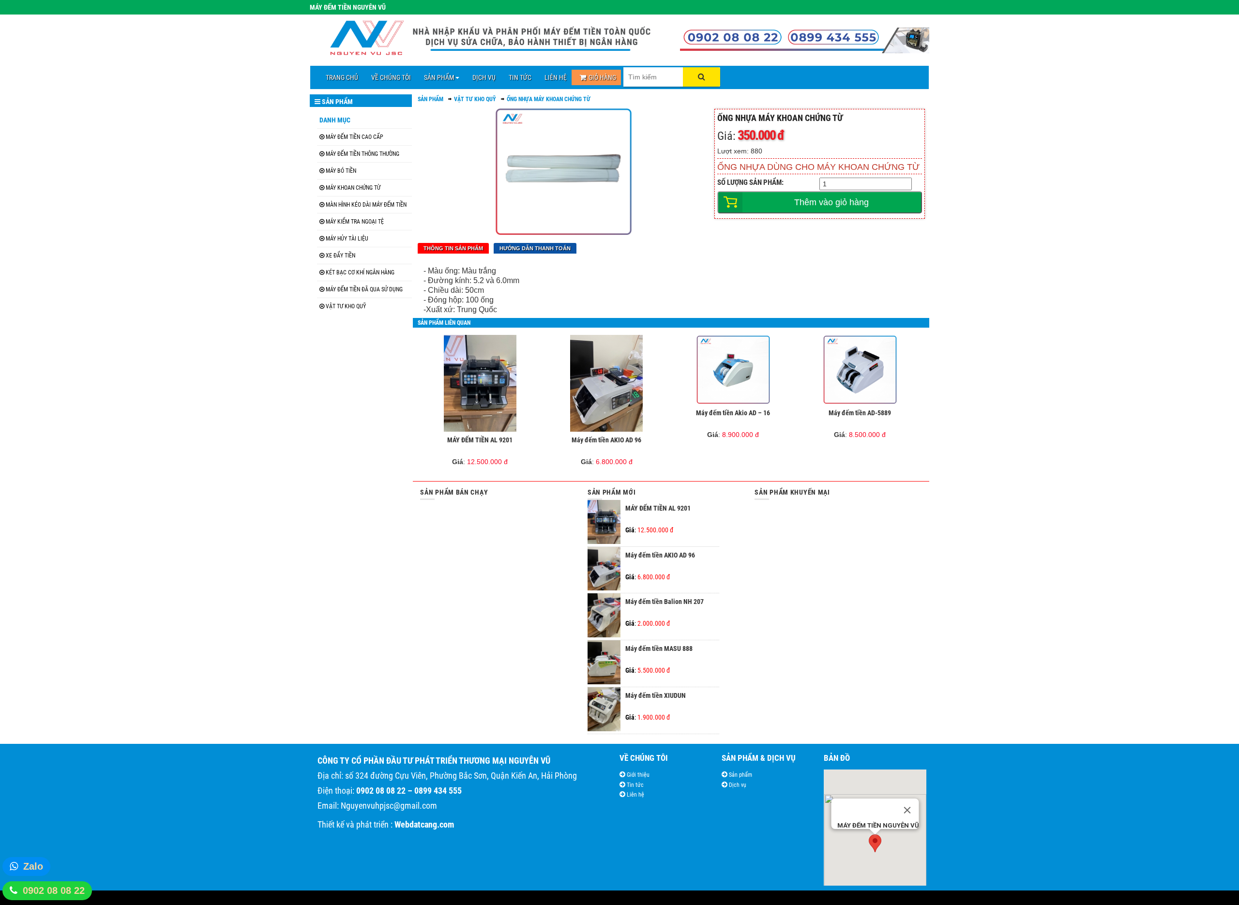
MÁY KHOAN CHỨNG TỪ (353, 187)
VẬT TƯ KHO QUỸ (346, 306)
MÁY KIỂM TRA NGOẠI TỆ (355, 221)
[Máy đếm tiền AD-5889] (860, 370)
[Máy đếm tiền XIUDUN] (604, 729)
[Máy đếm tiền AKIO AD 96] (606, 383)
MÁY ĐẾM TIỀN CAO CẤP (354, 137)
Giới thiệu (637, 774)
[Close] (907, 810)
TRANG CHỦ (342, 77)
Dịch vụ (736, 785)
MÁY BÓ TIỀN (341, 170)
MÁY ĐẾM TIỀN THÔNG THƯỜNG (362, 154)
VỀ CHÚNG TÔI (391, 77)
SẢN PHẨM (439, 77)
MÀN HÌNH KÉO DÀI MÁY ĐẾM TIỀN (366, 204)
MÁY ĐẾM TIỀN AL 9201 (480, 440)
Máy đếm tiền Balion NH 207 (664, 601)
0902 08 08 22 (54, 890)
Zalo (33, 866)
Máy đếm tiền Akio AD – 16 (733, 413)
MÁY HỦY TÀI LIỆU (347, 238)
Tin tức (634, 785)
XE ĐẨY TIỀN (340, 255)
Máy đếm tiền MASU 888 (659, 648)
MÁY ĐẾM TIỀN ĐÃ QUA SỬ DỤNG (364, 289)
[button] (875, 843)
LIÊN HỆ (555, 77)
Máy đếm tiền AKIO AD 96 (606, 440)
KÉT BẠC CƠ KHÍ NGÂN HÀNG (360, 272)
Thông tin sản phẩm (453, 248)
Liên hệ (634, 794)
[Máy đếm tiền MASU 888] (604, 682)
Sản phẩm (739, 774)
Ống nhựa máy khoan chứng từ (548, 99)
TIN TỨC (520, 77)
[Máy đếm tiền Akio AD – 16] (733, 370)
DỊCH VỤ (484, 77)
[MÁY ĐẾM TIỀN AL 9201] (480, 383)
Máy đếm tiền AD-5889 (860, 413)
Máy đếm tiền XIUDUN (655, 695)
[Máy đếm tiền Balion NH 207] (604, 635)
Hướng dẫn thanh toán (535, 248)
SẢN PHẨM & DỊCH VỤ (759, 758)
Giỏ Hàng (602, 77)
